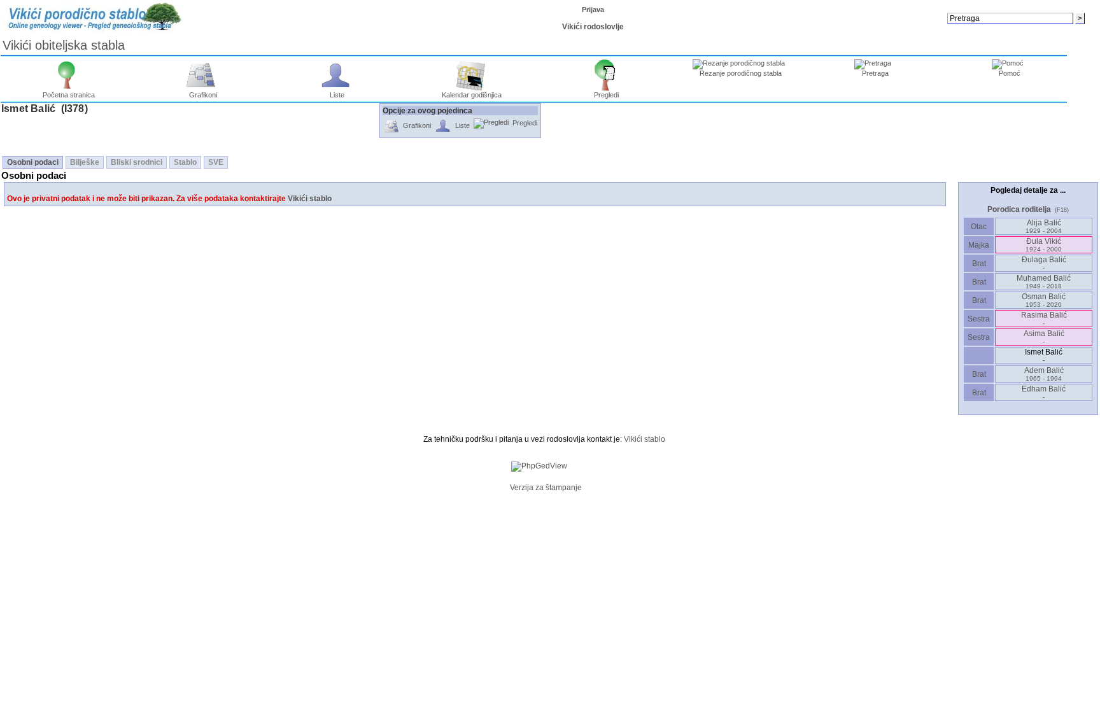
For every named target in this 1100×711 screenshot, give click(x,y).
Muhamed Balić (1044, 282)
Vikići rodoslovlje (593, 26)
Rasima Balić (1044, 319)
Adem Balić (1044, 374)
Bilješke (84, 162)
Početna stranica (69, 95)
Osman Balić (1044, 300)
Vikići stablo (310, 198)
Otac (979, 226)
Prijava (593, 9)
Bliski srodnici (136, 162)
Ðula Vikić (1044, 245)
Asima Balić (1044, 337)
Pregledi (606, 95)
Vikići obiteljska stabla (64, 45)
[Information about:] (503, 487)
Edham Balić (1044, 392)
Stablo (185, 162)
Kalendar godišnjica (472, 95)
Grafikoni (203, 95)
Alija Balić (1044, 226)
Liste (337, 95)
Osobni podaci (33, 162)
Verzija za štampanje (546, 487)
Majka (978, 245)
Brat (979, 263)
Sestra (979, 318)
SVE (215, 162)
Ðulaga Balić (1044, 263)
